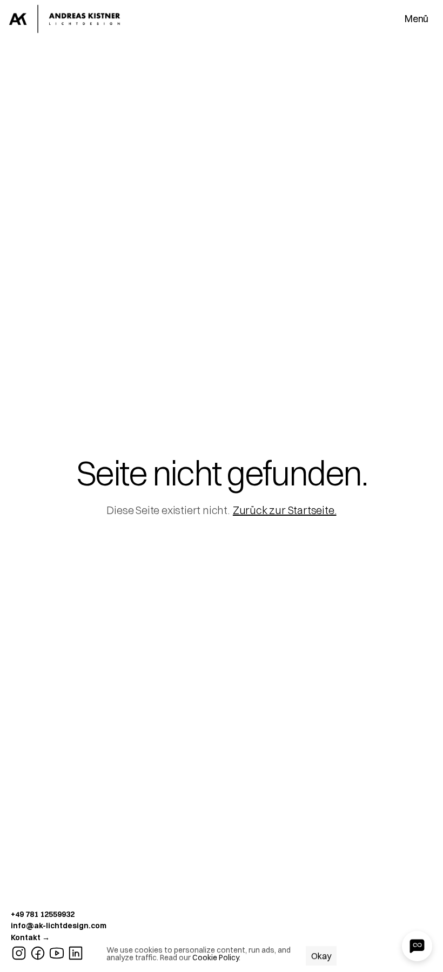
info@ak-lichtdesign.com (58, 925)
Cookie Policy (215, 957)
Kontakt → (30, 937)
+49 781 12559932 (43, 914)
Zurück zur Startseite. (285, 510)
